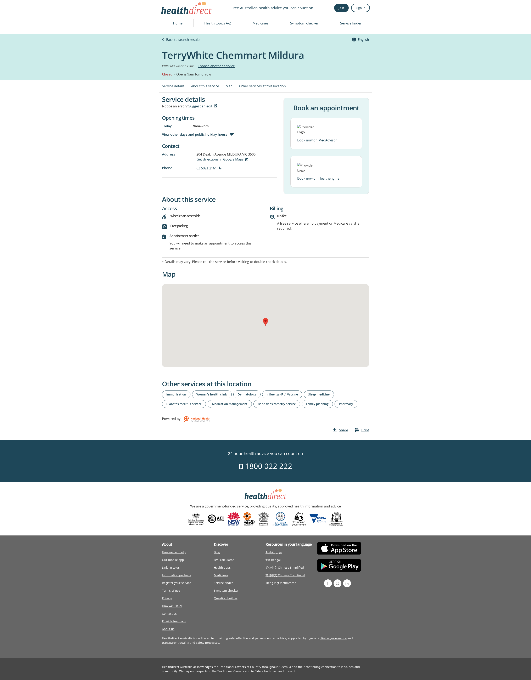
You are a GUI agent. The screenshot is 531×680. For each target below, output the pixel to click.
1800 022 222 (267, 466)
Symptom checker (304, 23)
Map (229, 86)
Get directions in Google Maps (220, 159)
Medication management (229, 404)
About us (168, 629)
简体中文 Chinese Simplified (285, 567)
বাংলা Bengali (273, 560)
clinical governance (333, 638)
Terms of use (171, 590)
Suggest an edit (200, 106)
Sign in (360, 8)
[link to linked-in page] (347, 583)
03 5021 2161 (206, 168)
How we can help (174, 552)
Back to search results (183, 39)
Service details (173, 86)
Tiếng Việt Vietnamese (281, 583)
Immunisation (176, 394)
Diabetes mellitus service (184, 404)
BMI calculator (224, 560)
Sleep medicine (319, 394)
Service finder (351, 23)
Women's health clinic (211, 394)
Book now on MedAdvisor (317, 140)
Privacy (167, 598)
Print (365, 430)
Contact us (169, 614)
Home (178, 23)
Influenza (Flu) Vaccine (282, 394)
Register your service (176, 583)
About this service (205, 86)
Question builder (225, 598)
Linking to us (171, 567)
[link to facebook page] (328, 583)
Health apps (222, 567)
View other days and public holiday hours (194, 134)
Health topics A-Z (217, 23)
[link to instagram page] (337, 583)
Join (341, 8)
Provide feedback (174, 621)
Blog (217, 552)
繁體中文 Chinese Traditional (285, 575)
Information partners (176, 575)
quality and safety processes (199, 643)
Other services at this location (262, 86)
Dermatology (247, 394)
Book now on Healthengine (318, 178)
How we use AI (172, 606)
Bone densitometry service (277, 404)
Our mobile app (173, 560)
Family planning (317, 404)
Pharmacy (346, 404)
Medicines (260, 23)
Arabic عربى (274, 552)
